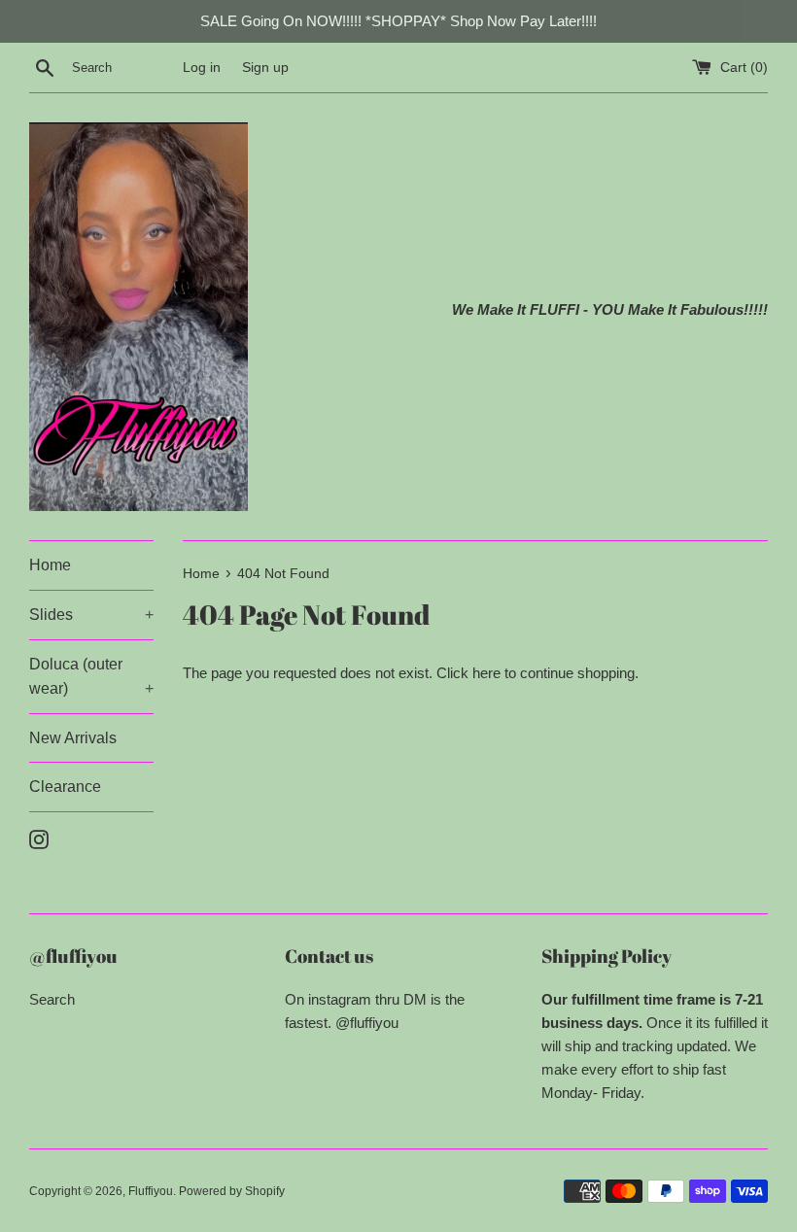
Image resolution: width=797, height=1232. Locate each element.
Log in (202, 67)
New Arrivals (73, 738)
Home (50, 565)
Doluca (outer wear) (91, 677)
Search (52, 999)
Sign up (265, 67)
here (486, 673)
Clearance (65, 786)
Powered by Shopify (232, 1191)
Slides (91, 614)
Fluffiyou (150, 1191)
